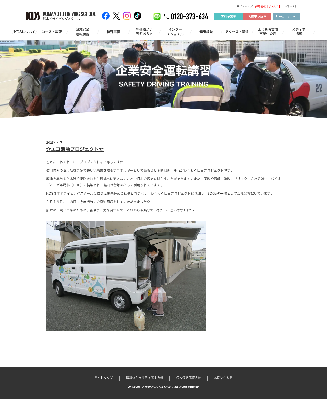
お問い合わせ (292, 6)
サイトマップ (245, 6)
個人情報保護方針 (188, 378)
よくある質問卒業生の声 (268, 32)
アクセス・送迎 (237, 31)
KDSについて (24, 31)
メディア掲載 (298, 32)
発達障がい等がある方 (144, 32)
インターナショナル (175, 31)
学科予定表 (228, 16)
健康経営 (206, 31)
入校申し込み (257, 16)
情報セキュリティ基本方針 (144, 378)
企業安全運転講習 (82, 31)
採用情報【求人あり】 (268, 6)
